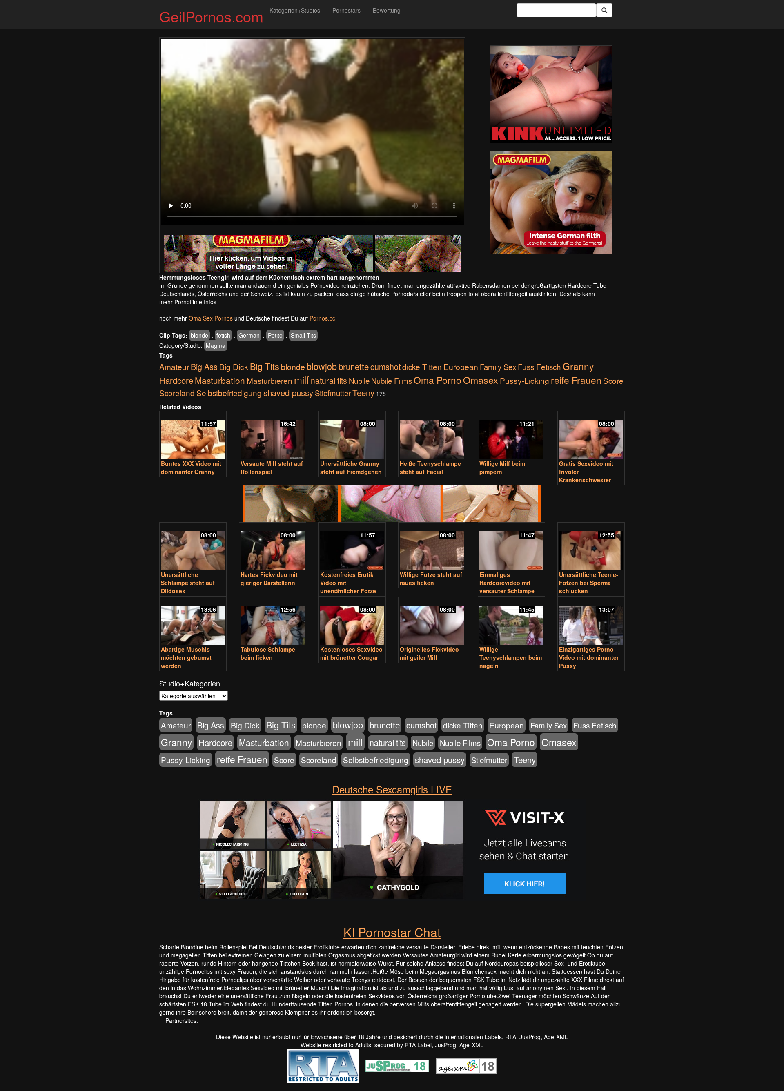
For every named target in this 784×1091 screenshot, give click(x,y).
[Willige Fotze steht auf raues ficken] (432, 547)
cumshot (385, 366)
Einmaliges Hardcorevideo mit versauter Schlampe (507, 582)
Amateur (174, 366)
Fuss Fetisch (539, 366)
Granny (578, 365)
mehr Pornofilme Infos (187, 302)
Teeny (363, 392)
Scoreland (177, 392)
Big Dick (233, 366)
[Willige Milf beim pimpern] (511, 435)
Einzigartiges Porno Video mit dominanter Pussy (589, 657)
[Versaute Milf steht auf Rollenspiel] (273, 435)
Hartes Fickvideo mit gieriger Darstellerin (269, 578)
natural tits (329, 380)
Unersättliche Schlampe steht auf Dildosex (188, 582)
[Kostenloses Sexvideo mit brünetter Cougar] (352, 621)
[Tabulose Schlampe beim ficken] (273, 621)
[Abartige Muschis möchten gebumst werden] (193, 621)
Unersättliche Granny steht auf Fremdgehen (351, 467)
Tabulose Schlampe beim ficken (268, 653)
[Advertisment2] (551, 202)
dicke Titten (422, 366)
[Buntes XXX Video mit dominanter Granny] (193, 435)
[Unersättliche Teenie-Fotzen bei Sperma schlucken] (591, 547)
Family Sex (498, 366)
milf (301, 379)
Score (613, 380)
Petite (275, 335)
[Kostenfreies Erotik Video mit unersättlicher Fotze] (352, 547)
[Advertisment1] (551, 94)
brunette (354, 366)
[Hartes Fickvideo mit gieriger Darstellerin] (273, 547)
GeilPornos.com (211, 16)
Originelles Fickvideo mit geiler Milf (429, 653)
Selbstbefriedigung (229, 392)
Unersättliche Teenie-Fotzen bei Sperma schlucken (588, 582)
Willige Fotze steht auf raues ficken (431, 578)
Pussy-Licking (524, 380)
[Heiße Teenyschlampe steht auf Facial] (432, 435)
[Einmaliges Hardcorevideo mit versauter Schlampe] (511, 547)
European (460, 366)
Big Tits (264, 366)
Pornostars (346, 10)
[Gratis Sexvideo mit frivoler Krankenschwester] (591, 435)
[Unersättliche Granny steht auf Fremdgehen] (352, 435)
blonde (199, 335)
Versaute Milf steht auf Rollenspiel (272, 467)
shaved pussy (288, 393)
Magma (215, 345)
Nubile (359, 380)
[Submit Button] (604, 10)
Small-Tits (303, 335)
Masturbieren (269, 380)
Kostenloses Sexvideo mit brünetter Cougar (351, 653)
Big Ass (204, 366)
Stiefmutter (333, 392)
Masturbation (220, 380)
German (249, 335)
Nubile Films (391, 380)
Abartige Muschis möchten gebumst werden (186, 657)
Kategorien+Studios (295, 10)
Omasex (480, 380)
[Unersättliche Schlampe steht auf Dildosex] (193, 547)
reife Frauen (576, 379)
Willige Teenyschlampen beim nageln (510, 657)
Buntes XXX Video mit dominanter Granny (191, 467)
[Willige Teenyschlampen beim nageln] (511, 621)
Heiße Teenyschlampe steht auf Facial (430, 467)
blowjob (322, 366)
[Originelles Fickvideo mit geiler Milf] (432, 621)
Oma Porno (437, 379)
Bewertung (387, 10)
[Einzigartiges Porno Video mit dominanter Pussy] (591, 621)
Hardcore (176, 380)
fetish (223, 335)
